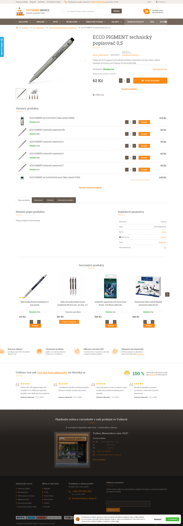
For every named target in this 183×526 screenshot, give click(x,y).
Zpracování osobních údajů (27, 507)
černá (164, 232)
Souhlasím (173, 519)
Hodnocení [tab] (38, 200)
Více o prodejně (99, 460)
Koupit (144, 122)
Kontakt (47, 507)
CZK (149, 2)
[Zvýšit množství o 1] (128, 80)
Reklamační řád (23, 499)
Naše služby (48, 499)
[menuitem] (25, 21)
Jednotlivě (162, 242)
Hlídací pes (99, 95)
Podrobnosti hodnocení (130, 55)
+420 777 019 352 (81, 491)
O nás (46, 492)
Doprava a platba (22, 2)
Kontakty (41, 2)
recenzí (152, 375)
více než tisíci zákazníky (52, 372)
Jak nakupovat (23, 492)
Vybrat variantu (140, 181)
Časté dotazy (49, 496)
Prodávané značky (53, 2)
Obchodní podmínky (25, 503)
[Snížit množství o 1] (120, 80)
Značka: (100, 55)
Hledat (117, 11)
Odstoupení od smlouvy (26, 496)
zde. (117, 521)
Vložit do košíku (152, 80)
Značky (46, 503)
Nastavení (157, 519)
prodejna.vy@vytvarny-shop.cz (108, 455)
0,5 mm (163, 237)
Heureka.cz (140, 354)
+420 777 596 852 (103, 451)
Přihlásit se (113, 510)
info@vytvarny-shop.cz (84, 498)
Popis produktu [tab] (24, 200)
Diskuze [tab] (50, 200)
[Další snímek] (84, 60)
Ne (165, 247)
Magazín (33, 2)
